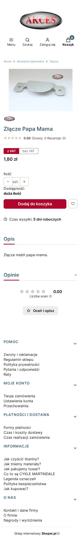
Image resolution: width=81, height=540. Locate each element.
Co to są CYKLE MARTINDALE (29, 474)
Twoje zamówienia (19, 396)
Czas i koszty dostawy (23, 432)
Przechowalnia (16, 406)
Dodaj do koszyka (35, 203)
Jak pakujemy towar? (22, 469)
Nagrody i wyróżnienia (23, 520)
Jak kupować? (16, 488)
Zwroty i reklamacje (20, 354)
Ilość (7, 174)
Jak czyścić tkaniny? (21, 459)
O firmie (10, 515)
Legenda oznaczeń (20, 479)
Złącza (54, 61)
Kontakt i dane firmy (21, 510)
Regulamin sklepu (18, 359)
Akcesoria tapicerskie (30, 61)
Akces (7, 61)
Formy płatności (17, 427)
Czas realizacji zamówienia (27, 437)
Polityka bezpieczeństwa (25, 483)
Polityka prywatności (21, 364)
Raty (7, 374)
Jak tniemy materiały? (22, 464)
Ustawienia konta (18, 401)
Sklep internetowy (35, 533)
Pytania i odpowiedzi (21, 369)
